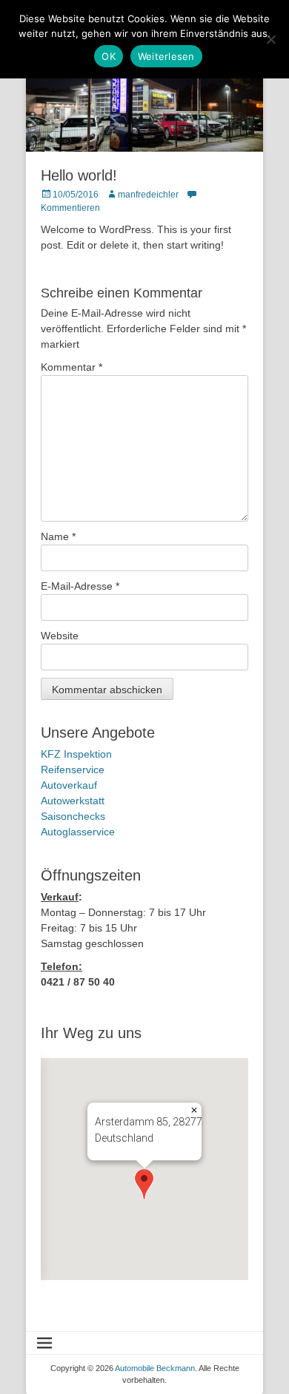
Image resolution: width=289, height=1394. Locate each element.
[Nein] (270, 39)
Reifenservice (72, 769)
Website (60, 636)
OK (109, 56)
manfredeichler (148, 194)
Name (58, 536)
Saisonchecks (73, 816)
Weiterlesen (166, 56)
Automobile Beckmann (155, 1368)
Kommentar (71, 367)
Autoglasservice (78, 832)
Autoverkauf (69, 785)
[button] (144, 1184)
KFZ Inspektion (76, 754)
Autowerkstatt (72, 801)
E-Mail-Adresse (80, 586)
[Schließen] (194, 1109)
